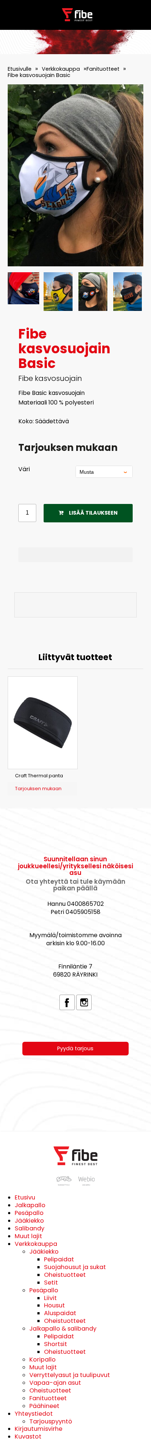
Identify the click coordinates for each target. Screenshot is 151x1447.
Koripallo (42, 1359)
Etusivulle (20, 69)
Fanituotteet (102, 69)
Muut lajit (28, 1236)
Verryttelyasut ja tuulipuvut (69, 1375)
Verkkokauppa (61, 69)
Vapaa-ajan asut (55, 1382)
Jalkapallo (30, 1205)
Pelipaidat (59, 1259)
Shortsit (55, 1344)
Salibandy (29, 1228)
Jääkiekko (29, 1220)
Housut (54, 1305)
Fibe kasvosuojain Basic (39, 75)
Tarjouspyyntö (50, 1421)
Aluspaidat (60, 1313)
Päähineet (44, 1406)
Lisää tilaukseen (93, 512)
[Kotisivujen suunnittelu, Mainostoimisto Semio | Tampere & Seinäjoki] (65, 1184)
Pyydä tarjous (75, 1048)
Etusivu (25, 1197)
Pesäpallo (29, 1213)
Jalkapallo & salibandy (62, 1328)
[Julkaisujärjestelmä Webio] (85, 1184)
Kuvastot (28, 1436)
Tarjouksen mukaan (38, 788)
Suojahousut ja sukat (75, 1267)
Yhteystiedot (34, 1413)
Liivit (50, 1298)
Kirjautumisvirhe (38, 1429)
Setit (51, 1282)
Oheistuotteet (65, 1275)
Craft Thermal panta (39, 775)
